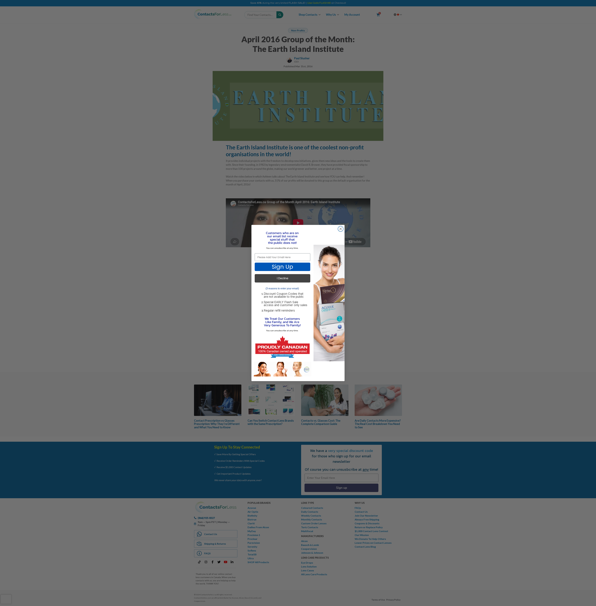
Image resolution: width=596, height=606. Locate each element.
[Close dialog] (340, 229)
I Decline (282, 278)
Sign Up (282, 267)
